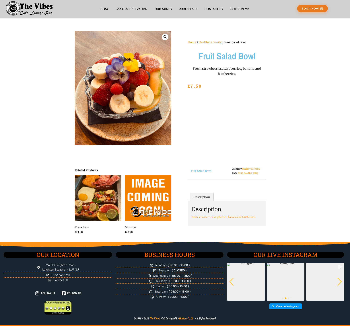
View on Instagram (287, 306)
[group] (246, 282)
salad (255, 173)
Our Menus (163, 9)
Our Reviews (240, 9)
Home (104, 9)
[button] (165, 37)
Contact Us (214, 9)
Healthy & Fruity (210, 42)
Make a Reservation (131, 9)
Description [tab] (201, 197)
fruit (240, 173)
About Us (186, 9)
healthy (248, 173)
